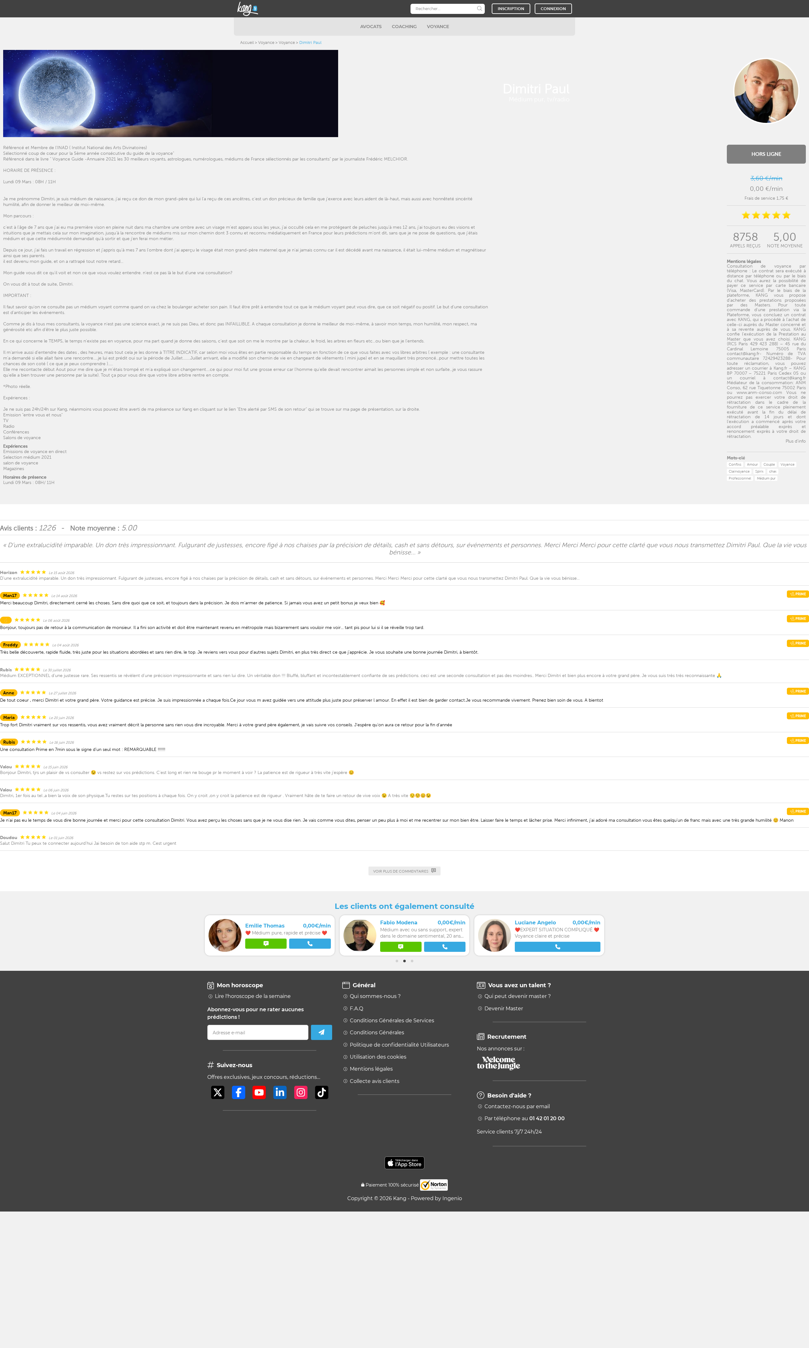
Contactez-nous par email (517, 1106)
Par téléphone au (524, 1118)
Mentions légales (371, 1069)
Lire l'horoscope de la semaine (253, 996)
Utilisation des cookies (378, 1057)
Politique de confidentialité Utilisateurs (399, 1045)
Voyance (266, 42)
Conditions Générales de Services (392, 1021)
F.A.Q (356, 1009)
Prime (800, 594)
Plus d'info (796, 441)
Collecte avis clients (374, 1081)
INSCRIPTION (511, 8)
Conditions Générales (377, 1033)
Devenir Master (503, 1009)
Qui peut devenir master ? (517, 996)
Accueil (247, 42)
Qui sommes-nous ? (375, 996)
